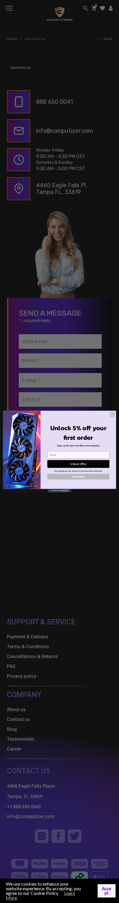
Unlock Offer (78, 464)
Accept (106, 890)
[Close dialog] (112, 414)
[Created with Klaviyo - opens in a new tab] (59, 490)
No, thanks (78, 476)
